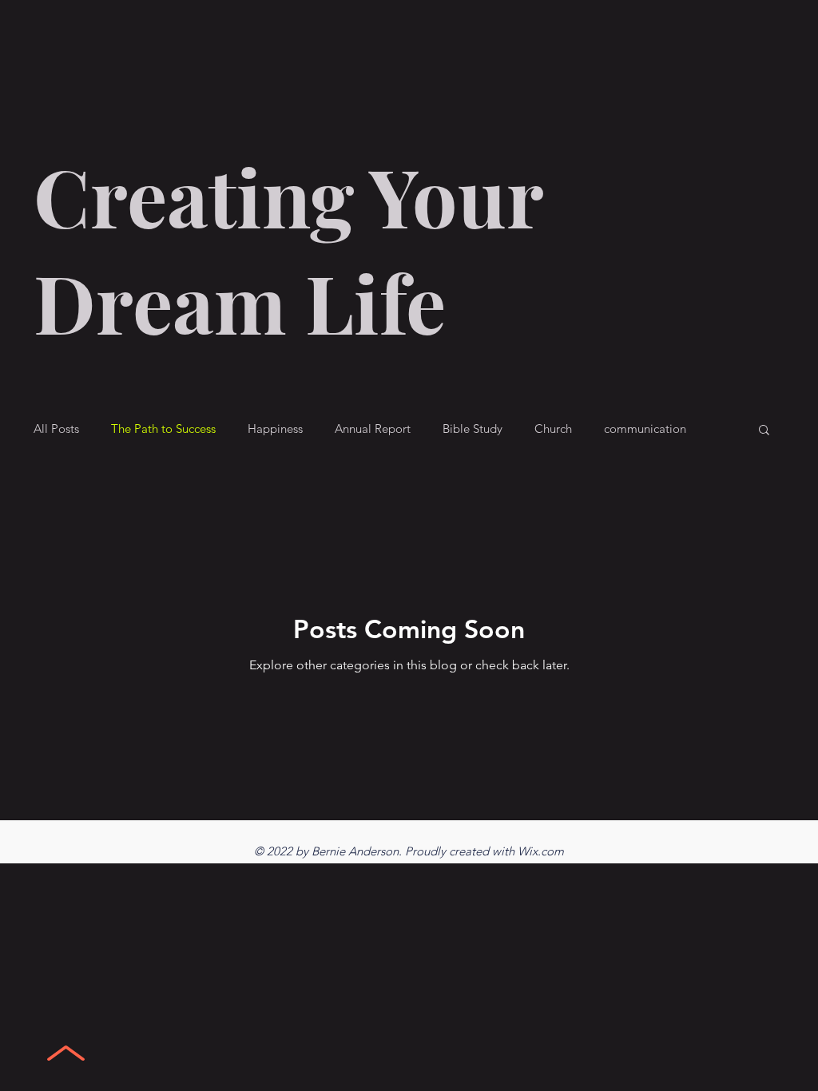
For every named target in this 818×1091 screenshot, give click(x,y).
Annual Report (373, 429)
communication (645, 429)
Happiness (275, 429)
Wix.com (541, 851)
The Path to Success (163, 429)
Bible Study (472, 429)
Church (553, 429)
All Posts (56, 429)
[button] (764, 431)
